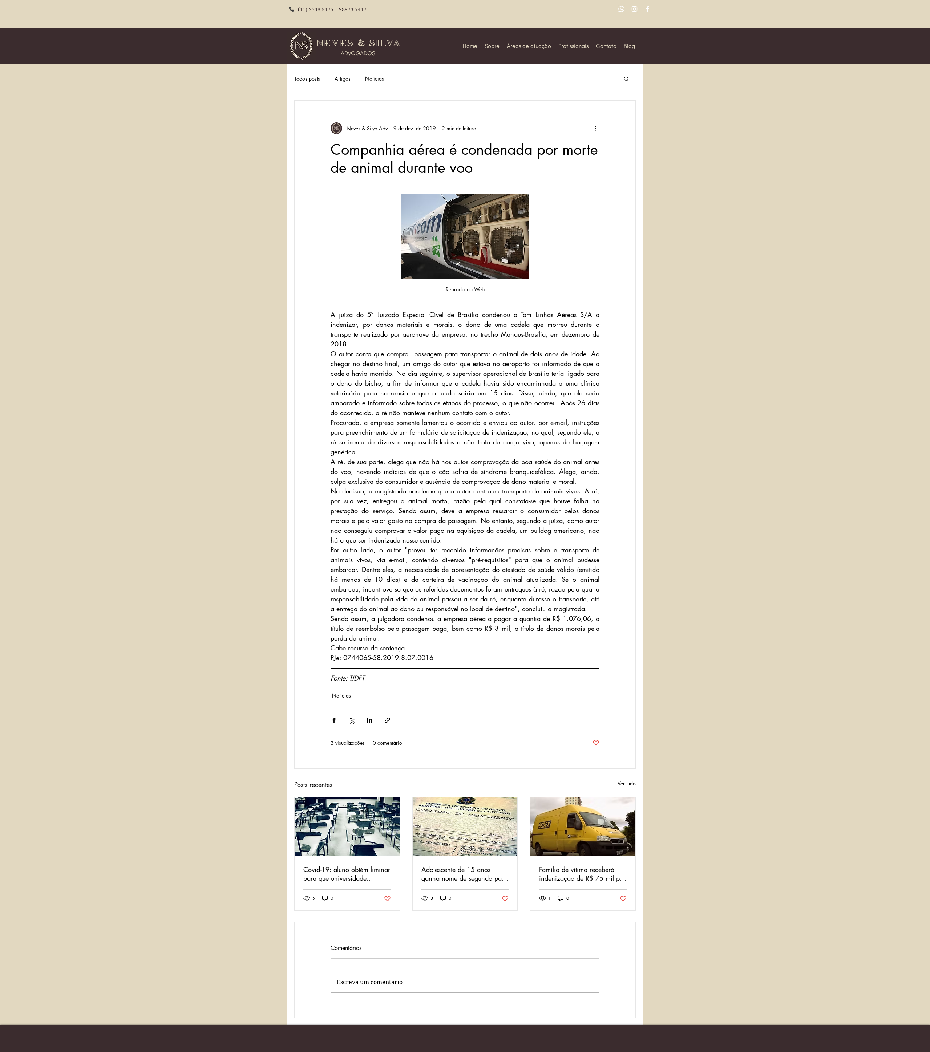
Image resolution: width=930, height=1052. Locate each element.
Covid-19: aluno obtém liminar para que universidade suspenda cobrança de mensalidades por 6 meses (346, 873)
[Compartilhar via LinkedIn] (369, 720)
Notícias (374, 79)
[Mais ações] (595, 128)
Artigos (343, 79)
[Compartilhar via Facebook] (334, 720)
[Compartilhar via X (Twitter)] (351, 720)
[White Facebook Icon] (647, 9)
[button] (626, 78)
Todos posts (307, 79)
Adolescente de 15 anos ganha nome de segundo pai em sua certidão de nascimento (462, 873)
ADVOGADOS (358, 53)
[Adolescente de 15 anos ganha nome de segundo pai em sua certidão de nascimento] (465, 826)
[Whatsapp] (621, 9)
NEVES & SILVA (360, 43)
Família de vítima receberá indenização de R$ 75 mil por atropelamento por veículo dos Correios (582, 873)
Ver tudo (627, 783)
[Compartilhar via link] (387, 720)
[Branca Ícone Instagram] (634, 9)
